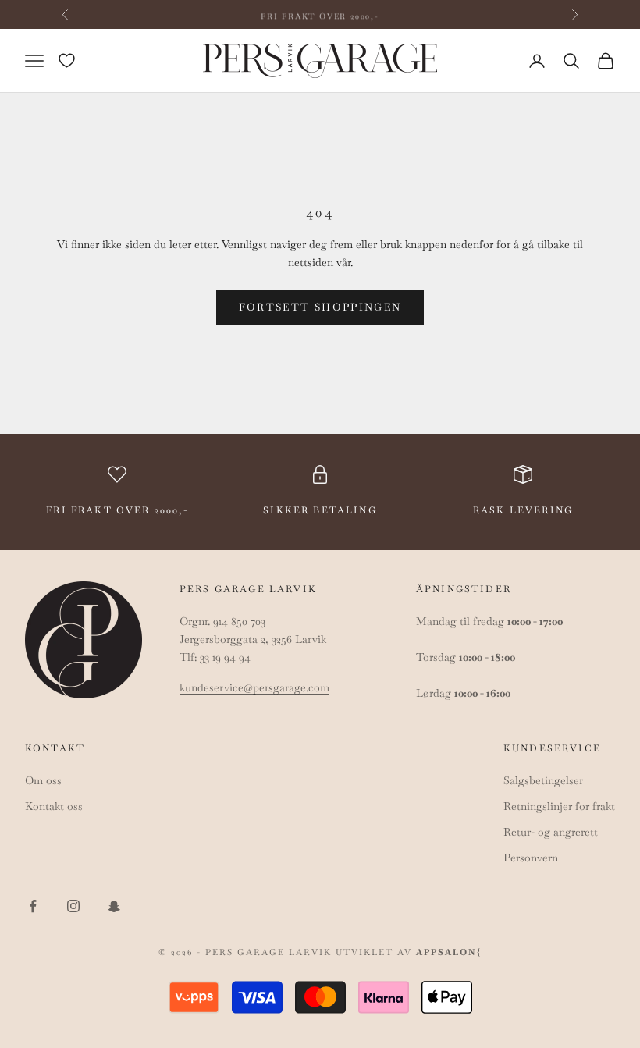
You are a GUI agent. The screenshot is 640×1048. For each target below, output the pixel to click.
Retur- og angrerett (550, 832)
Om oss (43, 780)
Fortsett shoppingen (320, 307)
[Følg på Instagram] (73, 906)
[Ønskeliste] (66, 60)
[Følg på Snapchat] (114, 906)
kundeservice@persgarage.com (254, 687)
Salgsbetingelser (543, 780)
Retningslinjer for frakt (559, 806)
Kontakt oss (54, 806)
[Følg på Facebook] (33, 906)
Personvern (530, 858)
